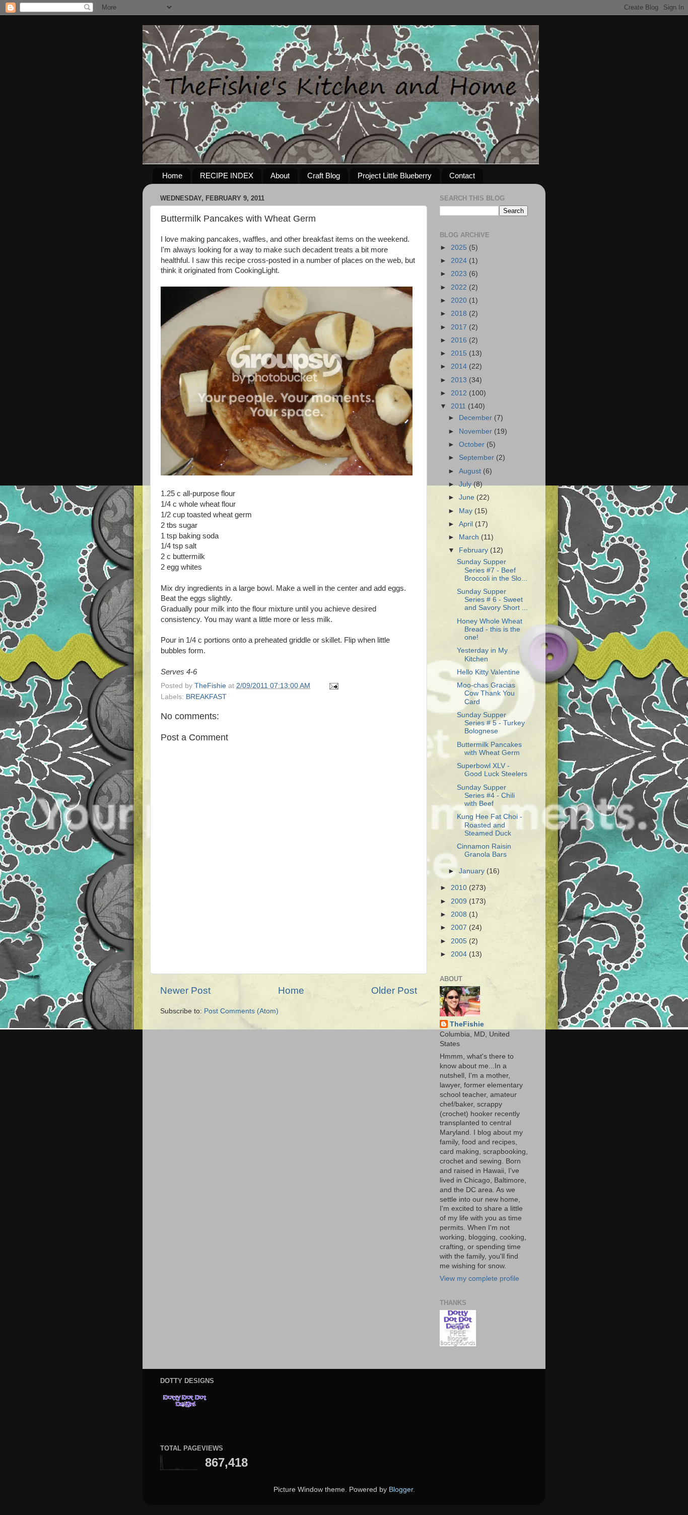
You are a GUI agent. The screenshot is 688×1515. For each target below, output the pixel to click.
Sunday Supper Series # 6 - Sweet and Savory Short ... (492, 599)
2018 (460, 313)
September (477, 457)
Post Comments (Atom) (241, 1011)
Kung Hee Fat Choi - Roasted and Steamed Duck (489, 825)
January (473, 871)
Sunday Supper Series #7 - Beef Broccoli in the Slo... (492, 570)
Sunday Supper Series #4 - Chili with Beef (486, 795)
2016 (460, 340)
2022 (460, 287)
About (280, 175)
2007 (460, 927)
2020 (460, 300)
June (467, 497)
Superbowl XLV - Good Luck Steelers (492, 770)
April (467, 524)
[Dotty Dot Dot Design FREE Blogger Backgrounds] (458, 1344)
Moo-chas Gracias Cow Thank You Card (486, 693)
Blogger (401, 1489)
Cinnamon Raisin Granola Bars (484, 850)
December (476, 418)
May (466, 511)
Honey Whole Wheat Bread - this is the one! (489, 629)
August (471, 471)
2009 (460, 901)
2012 (460, 393)
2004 (460, 954)
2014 (460, 366)
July (466, 484)
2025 (460, 247)
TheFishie (467, 1024)
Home (172, 175)
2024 (460, 260)
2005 (460, 941)
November (476, 431)
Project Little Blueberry (395, 175)
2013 (460, 380)
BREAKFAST (206, 697)
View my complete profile (479, 1278)
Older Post (394, 990)
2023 (460, 274)
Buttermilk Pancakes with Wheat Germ (489, 748)
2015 (460, 353)
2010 (460, 887)
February (474, 550)
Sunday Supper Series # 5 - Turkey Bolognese (491, 723)
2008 (460, 914)
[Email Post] (333, 686)
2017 (460, 327)
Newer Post (185, 990)
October (473, 444)
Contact (462, 175)
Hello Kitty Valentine (488, 672)
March (470, 537)
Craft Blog (323, 175)
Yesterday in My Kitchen (482, 654)
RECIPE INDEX (226, 175)
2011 (459, 406)
